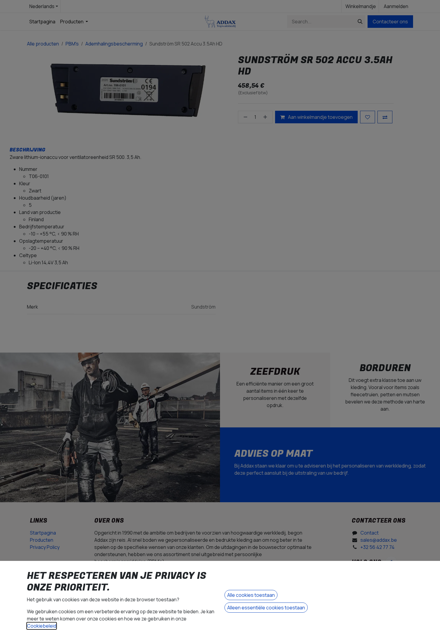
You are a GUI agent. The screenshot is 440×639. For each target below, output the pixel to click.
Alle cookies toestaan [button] (251, 595)
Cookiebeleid (41, 626)
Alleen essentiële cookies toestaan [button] (266, 607)
